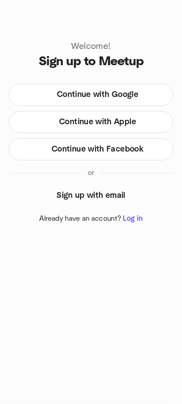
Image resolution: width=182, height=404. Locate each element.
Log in (133, 218)
